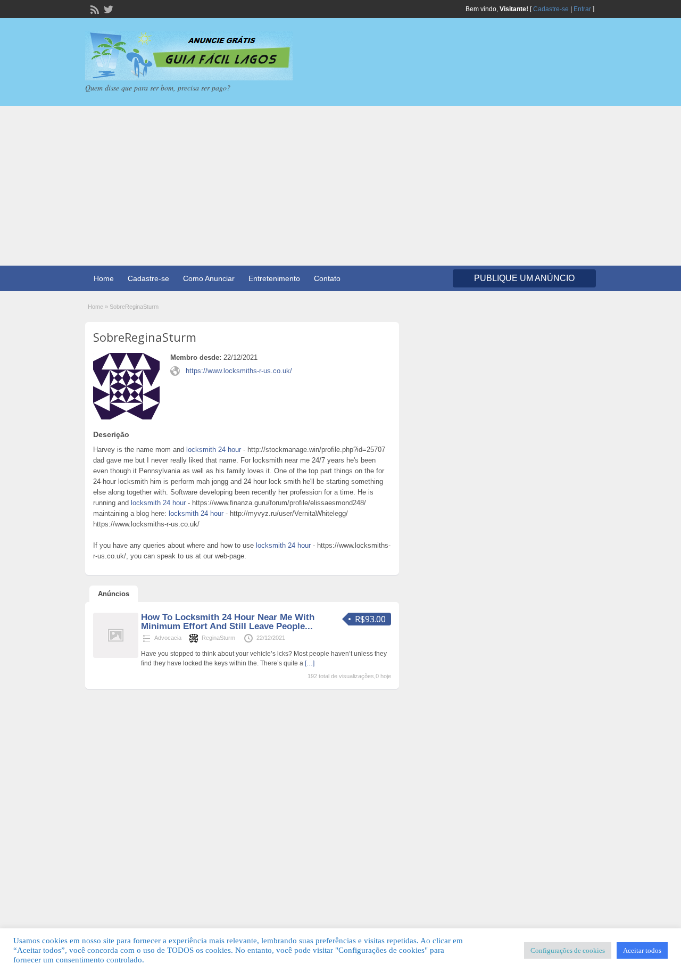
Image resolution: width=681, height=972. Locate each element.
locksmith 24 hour (213, 450)
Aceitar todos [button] (642, 950)
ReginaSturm (218, 638)
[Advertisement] (340, 185)
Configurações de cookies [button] (567, 950)
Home (104, 278)
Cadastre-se (551, 9)
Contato (327, 278)
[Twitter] (107, 8)
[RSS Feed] (93, 8)
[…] (309, 663)
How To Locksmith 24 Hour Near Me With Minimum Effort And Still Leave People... (227, 621)
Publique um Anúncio (524, 278)
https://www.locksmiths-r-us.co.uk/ (239, 371)
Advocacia (167, 638)
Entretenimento (274, 278)
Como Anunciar (209, 278)
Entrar (582, 9)
